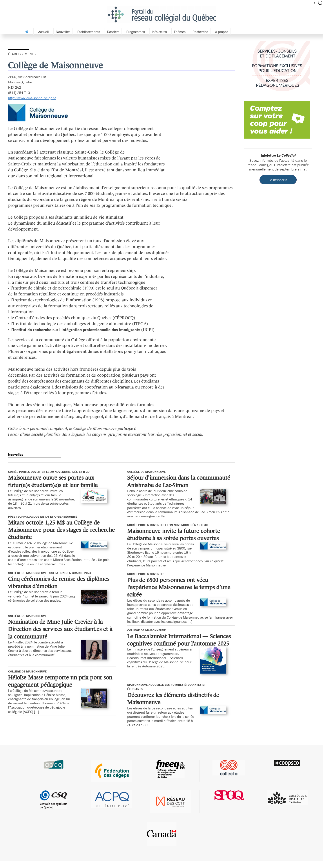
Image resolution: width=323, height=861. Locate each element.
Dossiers (113, 31)
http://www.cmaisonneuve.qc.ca (32, 98)
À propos (221, 31)
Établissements (88, 31)
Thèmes (179, 31)
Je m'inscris (278, 179)
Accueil (43, 31)
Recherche (200, 31)
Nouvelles (63, 31)
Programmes (135, 31)
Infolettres (159, 31)
